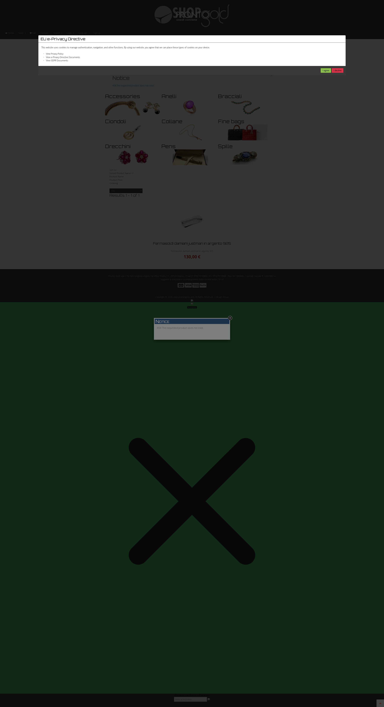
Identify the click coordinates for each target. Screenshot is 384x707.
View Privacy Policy (54, 53)
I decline (338, 70)
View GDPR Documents (57, 60)
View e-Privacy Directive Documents (63, 57)
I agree (325, 70)
